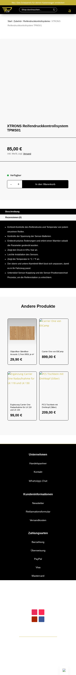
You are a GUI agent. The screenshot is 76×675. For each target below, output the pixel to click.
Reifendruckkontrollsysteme (36, 21)
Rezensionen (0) (13, 217)
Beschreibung (12, 211)
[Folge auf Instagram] (34, 612)
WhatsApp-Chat (38, 481)
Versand (27, 154)
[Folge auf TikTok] (41, 612)
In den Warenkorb (45, 184)
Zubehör (18, 21)
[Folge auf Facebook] (41, 619)
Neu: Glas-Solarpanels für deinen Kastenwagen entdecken (38, 2)
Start (10, 21)
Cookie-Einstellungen (38, 672)
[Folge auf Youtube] (34, 619)
